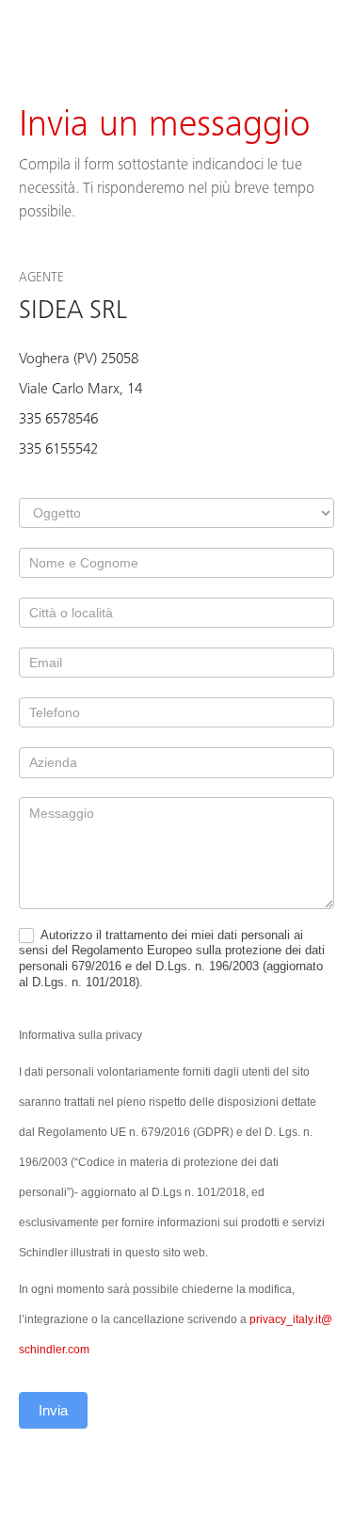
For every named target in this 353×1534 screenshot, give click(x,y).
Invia (53, 1410)
